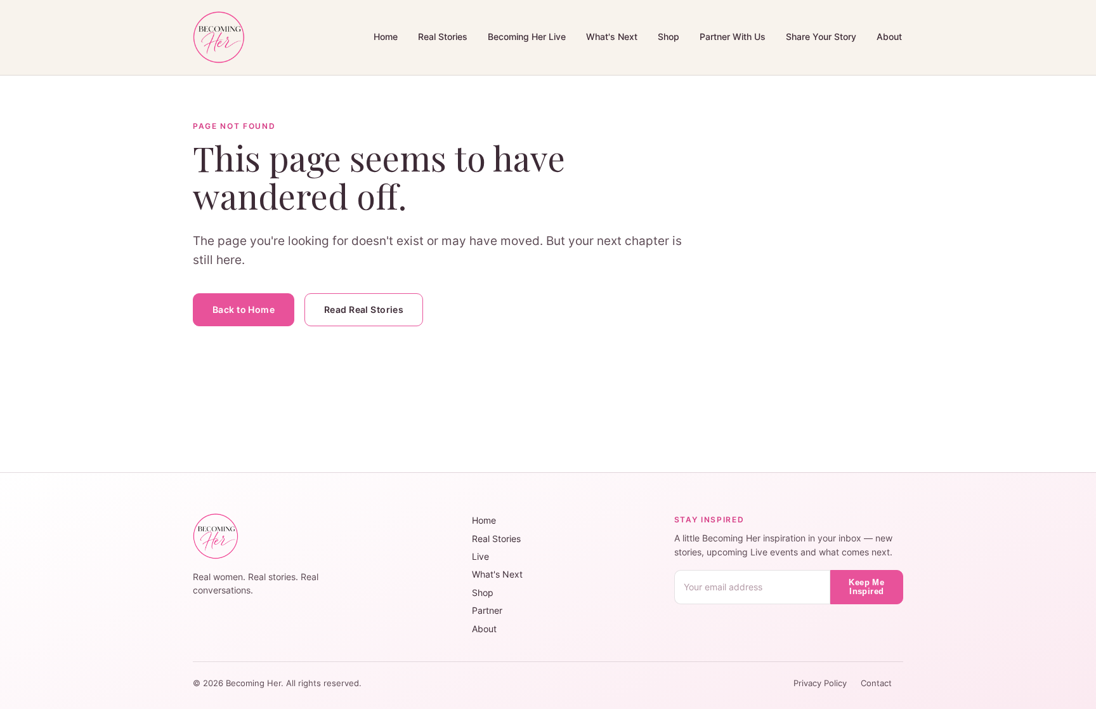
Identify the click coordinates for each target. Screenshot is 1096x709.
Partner (487, 610)
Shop (668, 36)
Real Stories (442, 36)
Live (480, 556)
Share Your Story (821, 36)
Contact (876, 683)
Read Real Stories (363, 309)
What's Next (611, 36)
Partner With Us (733, 36)
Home (386, 36)
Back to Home (243, 309)
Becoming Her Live (527, 36)
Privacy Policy (821, 683)
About (889, 36)
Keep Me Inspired (866, 587)
